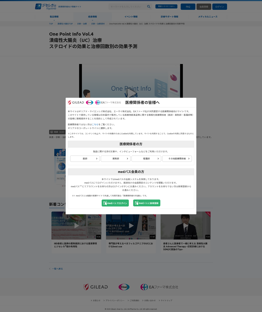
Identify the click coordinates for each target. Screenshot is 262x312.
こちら (95, 124)
